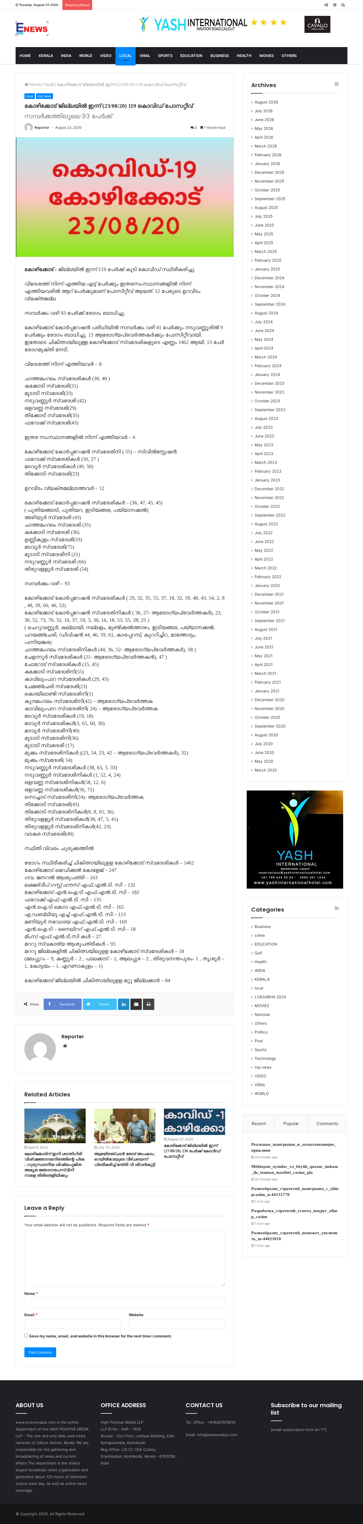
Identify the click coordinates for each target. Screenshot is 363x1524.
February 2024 (268, 365)
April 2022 (264, 559)
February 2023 (268, 471)
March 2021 (265, 673)
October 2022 (267, 506)
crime (260, 935)
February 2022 (268, 576)
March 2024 (266, 357)
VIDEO (105, 55)
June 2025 (264, 225)
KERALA (46, 55)
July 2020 (264, 743)
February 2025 (268, 260)
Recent (259, 1123)
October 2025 (267, 190)
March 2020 (266, 770)
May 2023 (264, 445)
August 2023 (266, 418)
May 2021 (264, 656)
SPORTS (165, 55)
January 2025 (267, 269)
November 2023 (269, 392)
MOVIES (266, 55)
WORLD (85, 55)
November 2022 (269, 497)
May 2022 (264, 550)
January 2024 (267, 374)
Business (263, 926)
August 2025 (266, 207)
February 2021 (268, 682)
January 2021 (267, 691)
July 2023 (264, 427)
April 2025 (264, 242)
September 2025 (270, 198)
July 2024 (264, 322)
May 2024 (264, 339)
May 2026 (264, 128)
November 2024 (269, 286)
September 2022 (270, 515)
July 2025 (264, 216)
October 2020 (267, 717)
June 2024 (264, 330)
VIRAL (145, 55)
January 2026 (267, 163)
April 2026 (264, 137)
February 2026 (268, 155)
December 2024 (269, 278)
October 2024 (267, 295)
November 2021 (269, 603)
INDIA (66, 55)
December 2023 (269, 383)
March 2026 (266, 146)
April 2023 (264, 453)
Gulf (258, 953)
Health (261, 961)
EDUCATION (191, 55)
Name (31, 1293)
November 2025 (269, 181)
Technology (265, 1058)
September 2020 (270, 726)
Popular (291, 1123)
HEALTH (244, 55)
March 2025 (266, 251)
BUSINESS (219, 55)
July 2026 (264, 111)
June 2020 (264, 752)
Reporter (42, 127)
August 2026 (266, 102)
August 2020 (266, 735)
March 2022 (266, 568)
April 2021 (264, 664)
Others (261, 1023)
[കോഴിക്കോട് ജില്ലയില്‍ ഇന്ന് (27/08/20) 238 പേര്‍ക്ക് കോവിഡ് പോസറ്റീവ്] (194, 1122)
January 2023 (267, 480)
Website (136, 1314)
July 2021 (263, 638)
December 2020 (269, 699)
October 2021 (267, 612)
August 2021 (266, 629)
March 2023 (266, 462)
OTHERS (289, 55)
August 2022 (266, 524)
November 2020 (269, 708)
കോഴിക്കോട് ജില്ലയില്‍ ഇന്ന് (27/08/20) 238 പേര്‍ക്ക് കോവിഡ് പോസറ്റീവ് (192, 1151)
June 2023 (264, 436)
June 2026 (264, 119)
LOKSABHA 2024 (270, 997)
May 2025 (264, 234)
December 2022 (269, 489)
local (49, 84)
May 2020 (264, 761)
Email (30, 1314)
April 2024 (264, 348)
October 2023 (267, 401)
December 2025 (269, 172)
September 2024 (270, 304)
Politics (261, 1032)
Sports (261, 1049)
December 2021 (269, 594)
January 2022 (267, 585)
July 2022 (264, 532)
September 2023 (270, 409)
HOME (25, 55)
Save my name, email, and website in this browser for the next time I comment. (100, 1336)
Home (34, 84)
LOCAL (125, 55)
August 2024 (266, 313)
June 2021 (264, 647)
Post (259, 1041)
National (262, 1014)
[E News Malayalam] (32, 29)
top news (44, 96)
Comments (327, 1123)
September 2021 (270, 620)
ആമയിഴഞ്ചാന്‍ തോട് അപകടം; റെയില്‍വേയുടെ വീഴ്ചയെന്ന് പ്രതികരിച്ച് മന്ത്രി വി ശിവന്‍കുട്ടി (124, 1159)
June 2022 (264, 541)
